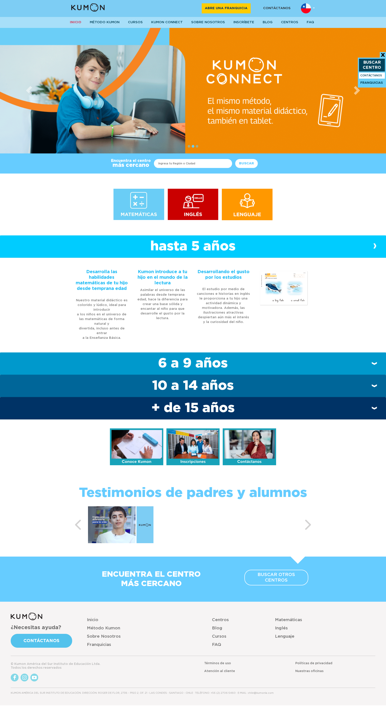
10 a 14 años (193, 385)
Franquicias (99, 645)
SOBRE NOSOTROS (208, 22)
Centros (220, 620)
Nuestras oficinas (309, 671)
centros (289, 22)
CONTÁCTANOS (277, 8)
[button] (29, 90)
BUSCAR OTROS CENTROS (276, 577)
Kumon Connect (167, 22)
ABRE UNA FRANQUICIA (226, 8)
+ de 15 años (193, 408)
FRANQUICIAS (371, 82)
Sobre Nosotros (104, 636)
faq (310, 22)
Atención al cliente (219, 671)
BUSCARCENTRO (372, 65)
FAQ (216, 645)
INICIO (75, 22)
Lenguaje (284, 636)
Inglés (281, 628)
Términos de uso (217, 663)
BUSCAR (246, 163)
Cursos (135, 22)
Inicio (92, 620)
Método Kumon (105, 22)
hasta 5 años (193, 246)
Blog (268, 22)
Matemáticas (288, 620)
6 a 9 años (193, 363)
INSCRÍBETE (243, 22)
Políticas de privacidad (313, 663)
